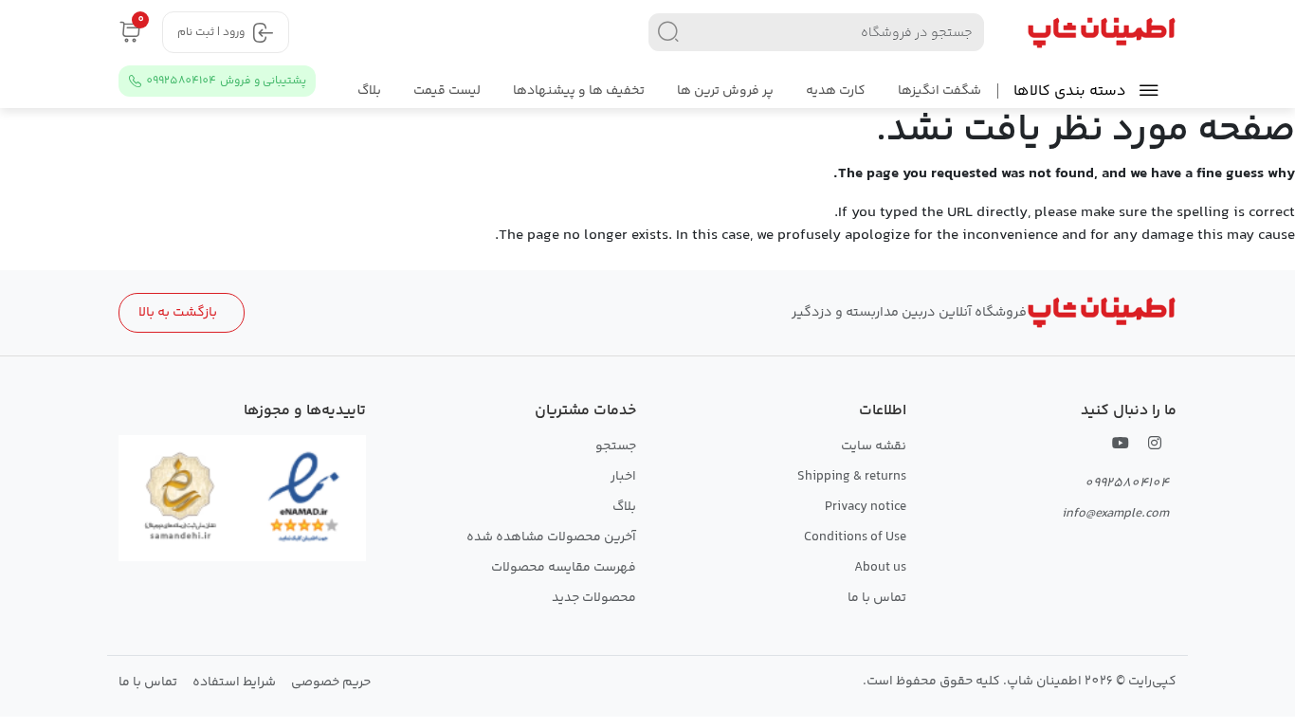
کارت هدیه (836, 91)
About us (880, 567)
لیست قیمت (447, 91)
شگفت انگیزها (939, 91)
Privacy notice (865, 507)
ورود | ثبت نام (211, 33)
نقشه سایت (873, 446)
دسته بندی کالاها (1069, 91)
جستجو (615, 446)
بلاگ (369, 91)
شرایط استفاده (234, 683)
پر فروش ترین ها (725, 91)
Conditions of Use (855, 537)
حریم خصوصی (331, 683)
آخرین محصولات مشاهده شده (551, 537)
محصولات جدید (594, 598)
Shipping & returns (851, 476)
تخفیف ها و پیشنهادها (579, 91)
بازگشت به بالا (177, 312)
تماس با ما (877, 598)
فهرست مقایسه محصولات (563, 567)
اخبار (623, 476)
